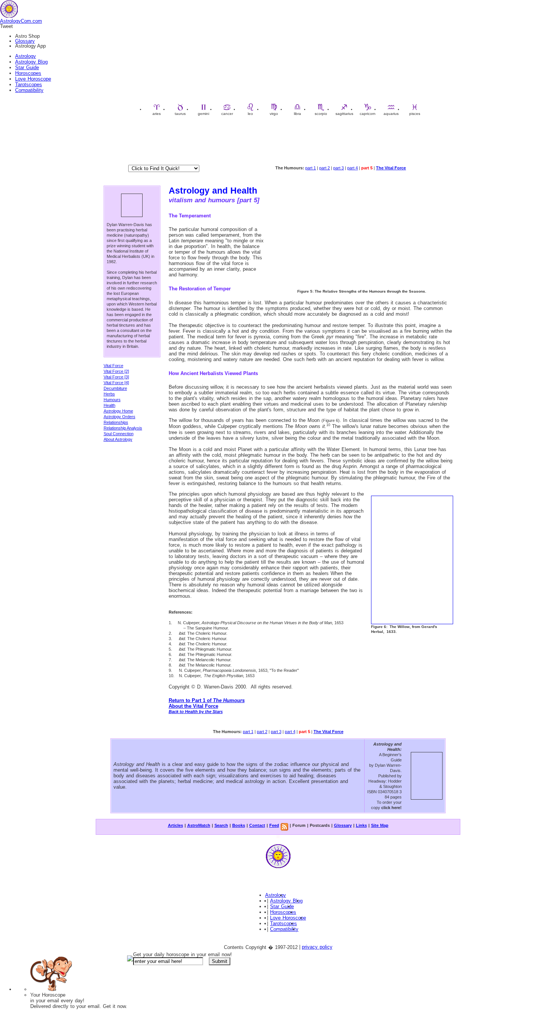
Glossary (25, 41)
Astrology (25, 56)
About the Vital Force (193, 706)
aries (156, 114)
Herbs (109, 394)
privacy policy (317, 947)
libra (297, 114)
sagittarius (344, 114)
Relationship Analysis (123, 428)
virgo (274, 114)
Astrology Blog (31, 62)
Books (238, 825)
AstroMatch (198, 825)
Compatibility (29, 90)
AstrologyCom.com (21, 21)
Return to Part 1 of (207, 700)
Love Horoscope (33, 79)
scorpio (321, 114)
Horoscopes (28, 73)
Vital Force (113, 365)
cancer (227, 114)
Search (221, 825)
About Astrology (118, 439)
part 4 (352, 168)
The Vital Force (391, 168)
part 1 (310, 168)
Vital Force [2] (116, 371)
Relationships (116, 422)
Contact (257, 825)
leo (250, 114)
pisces (414, 114)
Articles (175, 825)
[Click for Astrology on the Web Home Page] (278, 868)
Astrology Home (118, 411)
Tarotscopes (28, 84)
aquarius (391, 114)
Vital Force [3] (116, 377)
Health (109, 405)
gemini (203, 114)
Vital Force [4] (116, 382)
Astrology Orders (119, 416)
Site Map (379, 825)
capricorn (368, 114)
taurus (180, 114)
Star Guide (27, 67)
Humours (112, 399)
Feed (274, 825)
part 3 (338, 168)
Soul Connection (119, 433)
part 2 (324, 168)
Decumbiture (115, 388)
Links (361, 825)
